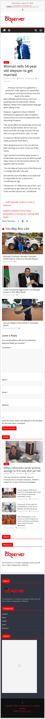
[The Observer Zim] (4, 30)
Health (4, 621)
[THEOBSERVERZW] (15, 586)
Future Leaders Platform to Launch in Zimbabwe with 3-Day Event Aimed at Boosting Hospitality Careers (29, 493)
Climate (5, 614)
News (6, 62)
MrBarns (21, 78)
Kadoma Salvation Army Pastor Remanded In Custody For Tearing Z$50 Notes (21, 213)
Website (5, 405)
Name (5, 379)
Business (5, 628)
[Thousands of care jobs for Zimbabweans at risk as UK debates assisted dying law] (9, 503)
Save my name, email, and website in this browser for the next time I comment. (22, 422)
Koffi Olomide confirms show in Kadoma (19, 204)
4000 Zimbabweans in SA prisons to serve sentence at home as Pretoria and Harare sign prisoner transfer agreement (27, 521)
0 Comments (31, 473)
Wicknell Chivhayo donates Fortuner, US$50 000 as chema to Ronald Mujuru (21, 257)
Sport (4, 625)
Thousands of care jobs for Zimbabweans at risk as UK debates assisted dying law (27, 506)
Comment (7, 347)
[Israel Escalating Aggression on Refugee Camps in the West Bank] (22, 267)
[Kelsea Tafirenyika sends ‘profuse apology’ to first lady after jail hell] (22, 442)
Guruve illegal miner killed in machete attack (20, 324)
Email (5, 392)
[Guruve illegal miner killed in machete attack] (22, 300)
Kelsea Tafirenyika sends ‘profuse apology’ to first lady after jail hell (22, 469)
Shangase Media (25, 711)
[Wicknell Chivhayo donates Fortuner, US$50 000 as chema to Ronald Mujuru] (22, 234)
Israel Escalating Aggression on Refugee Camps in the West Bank (21, 290)
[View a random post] (40, 30)
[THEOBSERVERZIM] (15, 549)
